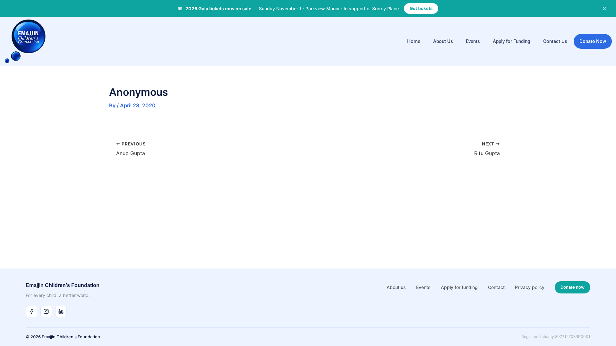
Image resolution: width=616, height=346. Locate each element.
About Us (443, 41)
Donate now (572, 287)
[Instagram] (46, 311)
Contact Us (555, 41)
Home (413, 41)
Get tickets (421, 8)
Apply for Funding (511, 41)
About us (396, 287)
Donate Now (592, 41)
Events (473, 41)
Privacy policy (529, 287)
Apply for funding (459, 287)
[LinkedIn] (61, 311)
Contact (496, 287)
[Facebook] (31, 311)
